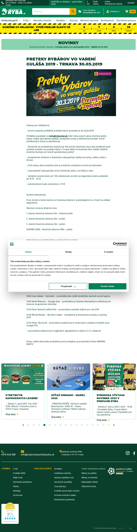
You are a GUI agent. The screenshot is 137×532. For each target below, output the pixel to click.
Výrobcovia (17, 495)
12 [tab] (87, 425)
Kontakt (131, 3)
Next (114, 425)
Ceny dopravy (60, 486)
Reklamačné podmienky (64, 500)
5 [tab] (50, 425)
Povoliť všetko (107, 286)
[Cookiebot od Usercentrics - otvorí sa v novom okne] (115, 244)
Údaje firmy (18, 477)
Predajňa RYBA (19, 473)
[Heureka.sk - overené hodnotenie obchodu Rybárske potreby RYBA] (10, 513)
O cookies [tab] (108, 252)
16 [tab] (109, 425)
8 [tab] (66, 425)
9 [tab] (71, 425)
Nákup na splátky (89, 473)
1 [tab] (28, 425)
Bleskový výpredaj (89, 20)
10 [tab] (77, 425)
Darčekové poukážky (63, 482)
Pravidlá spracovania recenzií (66, 491)
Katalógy (16, 491)
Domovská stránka (37, 47)
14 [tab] (98, 425)
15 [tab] (103, 425)
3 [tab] (39, 425)
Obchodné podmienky (22, 482)
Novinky (74, 20)
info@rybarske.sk (58, 136)
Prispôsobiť (66, 286)
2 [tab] (34, 425)
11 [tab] (82, 425)
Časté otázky (96, 3)
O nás (88, 3)
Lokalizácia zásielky (62, 473)
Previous (23, 425)
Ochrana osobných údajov (65, 495)
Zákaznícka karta (88, 486)
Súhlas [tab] (28, 252)
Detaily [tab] (68, 252)
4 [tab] (44, 425)
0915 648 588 (8, 454)
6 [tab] (55, 425)
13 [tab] (93, 425)
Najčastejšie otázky (89, 482)
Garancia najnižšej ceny (64, 477)
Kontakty (58, 469)
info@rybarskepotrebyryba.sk (37, 454)
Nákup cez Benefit (89, 477)
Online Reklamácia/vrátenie (113, 3)
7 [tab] (60, 425)
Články (16, 486)
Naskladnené (107, 20)
